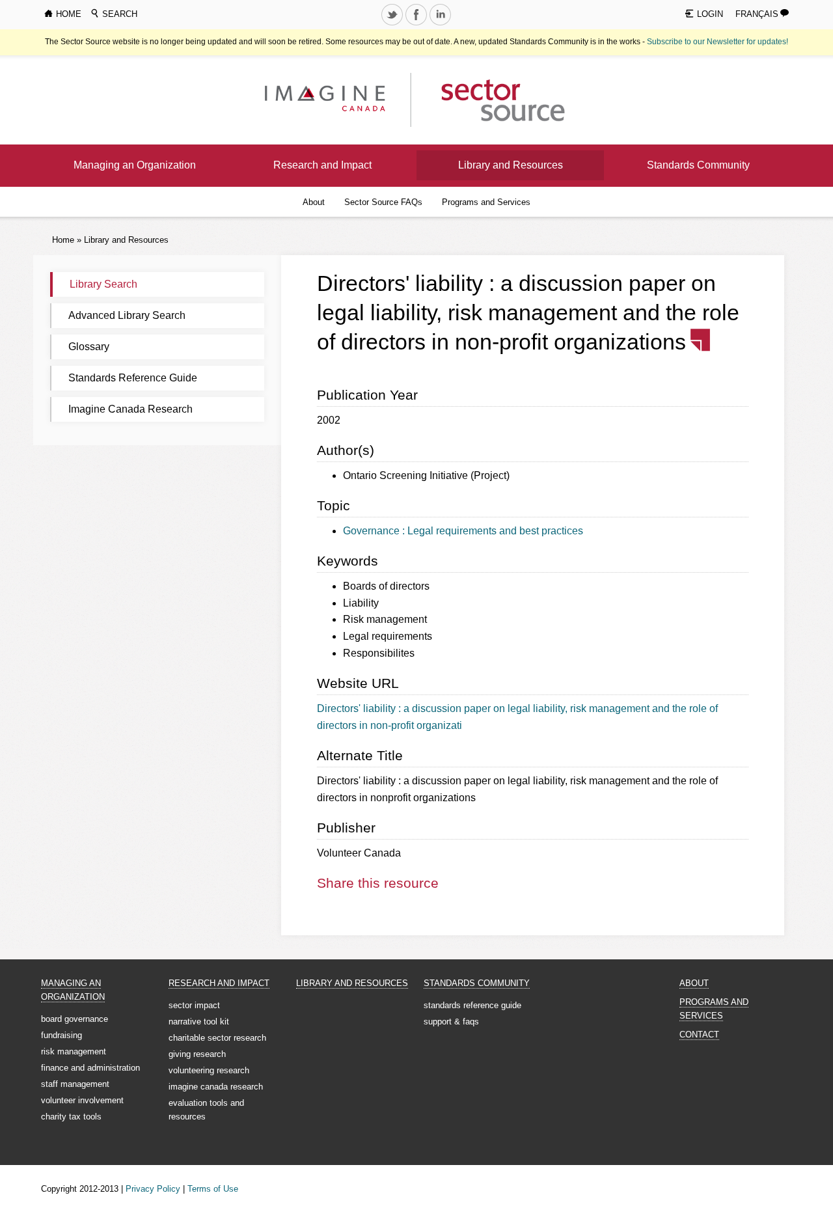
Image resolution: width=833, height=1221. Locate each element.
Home (63, 240)
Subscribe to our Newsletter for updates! (717, 41)
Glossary (88, 346)
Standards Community (698, 165)
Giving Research (197, 1054)
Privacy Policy (153, 1189)
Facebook (418, 24)
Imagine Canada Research (130, 409)
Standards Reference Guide (132, 377)
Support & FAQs (451, 1021)
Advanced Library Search (126, 315)
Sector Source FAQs (383, 202)
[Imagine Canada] (493, 99)
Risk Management (73, 1051)
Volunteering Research (209, 1070)
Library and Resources (510, 165)
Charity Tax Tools (71, 1116)
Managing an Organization (135, 165)
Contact (699, 1034)
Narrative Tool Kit (199, 1021)
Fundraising (61, 1035)
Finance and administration (90, 1068)
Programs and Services (486, 202)
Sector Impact (194, 1005)
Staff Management (75, 1084)
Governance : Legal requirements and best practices (463, 530)
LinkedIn (442, 24)
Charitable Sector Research (217, 1038)
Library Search (103, 284)
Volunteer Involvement (82, 1100)
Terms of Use (212, 1189)
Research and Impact (322, 165)
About (314, 202)
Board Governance (74, 1019)
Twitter (394, 24)
